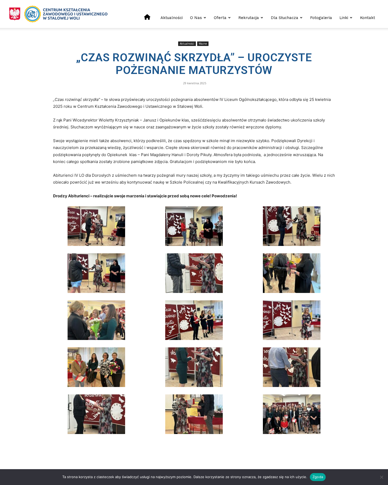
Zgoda (318, 477)
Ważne (203, 43)
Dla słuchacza (284, 17)
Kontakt (367, 17)
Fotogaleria (321, 17)
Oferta (220, 17)
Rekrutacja (248, 17)
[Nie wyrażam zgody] (381, 477)
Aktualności (171, 17)
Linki (343, 17)
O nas (196, 17)
